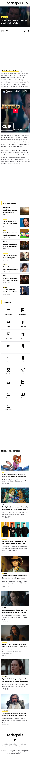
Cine (8, 326)
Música (8, 362)
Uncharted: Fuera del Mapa (10, 71)
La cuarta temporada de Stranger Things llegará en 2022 (10, 246)
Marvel (5, 219)
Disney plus (23, 326)
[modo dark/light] (27, 3)
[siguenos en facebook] (28, 31)
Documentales (8, 338)
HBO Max (5, 275)
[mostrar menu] (3, 3)
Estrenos (23, 338)
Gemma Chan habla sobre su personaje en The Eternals (9, 269)
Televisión (8, 397)
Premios (23, 374)
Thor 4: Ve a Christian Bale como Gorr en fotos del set (10, 224)
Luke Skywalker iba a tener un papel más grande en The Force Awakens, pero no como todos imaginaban (14, 715)
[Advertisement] (15, 53)
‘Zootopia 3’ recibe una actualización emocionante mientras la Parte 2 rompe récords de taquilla (14, 477)
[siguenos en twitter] (15, 740)
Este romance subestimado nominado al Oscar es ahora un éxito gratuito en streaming (14, 578)
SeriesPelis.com (13, 744)
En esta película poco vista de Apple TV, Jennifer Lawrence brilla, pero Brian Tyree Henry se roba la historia (15, 612)
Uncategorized (8, 409)
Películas (4, 17)
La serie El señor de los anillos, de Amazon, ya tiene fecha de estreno (10, 212)
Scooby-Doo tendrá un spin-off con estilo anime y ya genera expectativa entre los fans (15, 509)
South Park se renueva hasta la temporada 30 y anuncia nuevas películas (10, 235)
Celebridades (22, 314)
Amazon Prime (6, 207)
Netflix (5, 241)
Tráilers (23, 397)
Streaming (22, 386)
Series (4, 230)
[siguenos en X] (24, 31)
